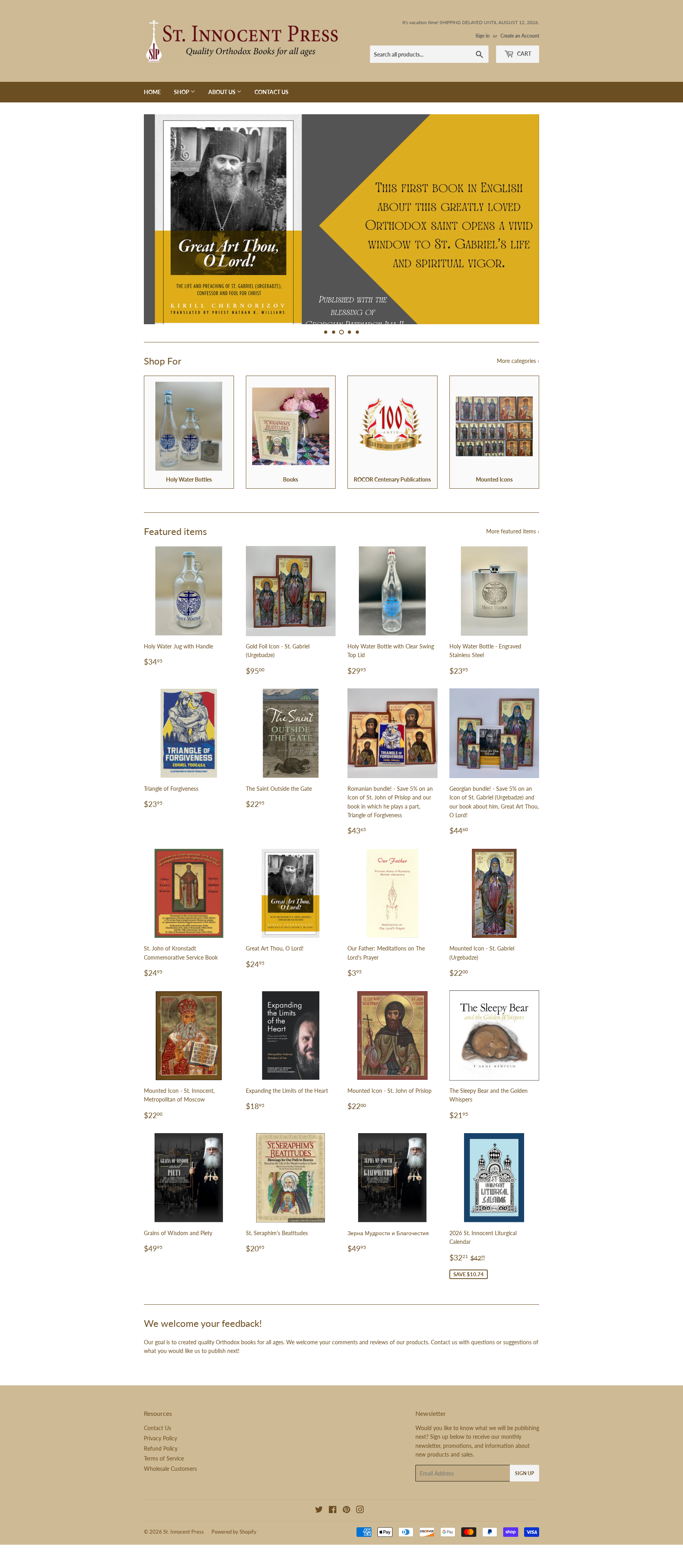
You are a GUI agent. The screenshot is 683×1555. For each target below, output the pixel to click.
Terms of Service (164, 1471)
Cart (523, 53)
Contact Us (272, 92)
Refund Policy (160, 1461)
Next (522, 225)
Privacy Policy (160, 1450)
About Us (222, 92)
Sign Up (524, 1486)
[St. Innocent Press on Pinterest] (346, 1523)
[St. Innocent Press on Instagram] (360, 1523)
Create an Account (519, 36)
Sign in (482, 36)
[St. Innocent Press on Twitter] (319, 1523)
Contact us (444, 1354)
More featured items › (512, 543)
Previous (161, 225)
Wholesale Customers (170, 1481)
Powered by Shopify (234, 1545)
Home (152, 92)
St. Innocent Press (183, 1545)
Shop (182, 92)
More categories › (518, 373)
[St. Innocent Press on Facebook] (332, 1523)
